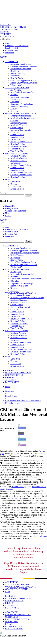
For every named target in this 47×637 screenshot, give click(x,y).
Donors (13, 184)
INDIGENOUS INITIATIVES (13, 27)
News (7, 213)
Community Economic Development (19, 98)
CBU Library (15, 498)
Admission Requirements (20, 64)
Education (14, 102)
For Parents (15, 139)
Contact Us (15, 182)
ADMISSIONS (11, 61)
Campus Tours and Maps (15, 211)
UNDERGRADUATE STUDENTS (20, 113)
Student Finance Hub (19, 146)
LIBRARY (4, 32)
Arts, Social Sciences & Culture (23, 92)
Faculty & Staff (11, 48)
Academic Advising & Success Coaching (27, 297)
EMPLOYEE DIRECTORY (17, 619)
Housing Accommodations (21, 142)
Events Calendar (17, 134)
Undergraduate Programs (20, 116)
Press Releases (11, 396)
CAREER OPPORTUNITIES (18, 614)
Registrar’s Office (17, 144)
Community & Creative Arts (16, 45)
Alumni (8, 43)
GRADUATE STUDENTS (16, 153)
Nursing (13, 109)
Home (7, 386)
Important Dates (11, 50)
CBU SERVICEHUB (9, 29)
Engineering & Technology (21, 104)
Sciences (14, 111)
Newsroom (9, 53)
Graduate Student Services (21, 175)
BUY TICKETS (7, 36)
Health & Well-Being (19, 106)
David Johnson (40, 536)
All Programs (15, 90)
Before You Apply (17, 73)
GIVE (7, 179)
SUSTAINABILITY (14, 629)
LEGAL (8, 624)
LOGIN (3, 57)
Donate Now (15, 186)
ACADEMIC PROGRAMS (17, 87)
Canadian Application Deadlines (23, 66)
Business (14, 94)
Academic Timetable (18, 125)
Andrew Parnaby (18, 486)
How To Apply (16, 78)
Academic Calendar (18, 123)
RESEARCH (5, 25)
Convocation (15, 132)
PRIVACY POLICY (13, 626)
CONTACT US (12, 617)
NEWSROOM (11, 622)
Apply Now (15, 76)
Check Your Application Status (23, 80)
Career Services (16, 127)
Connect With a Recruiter (20, 130)
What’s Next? (16, 85)
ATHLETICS (5, 34)
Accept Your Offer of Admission (23, 83)
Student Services (17, 149)
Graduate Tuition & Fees (20, 165)
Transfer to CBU (17, 151)
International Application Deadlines (25, 253)
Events (8, 215)
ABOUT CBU (11, 612)
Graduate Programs (18, 156)
